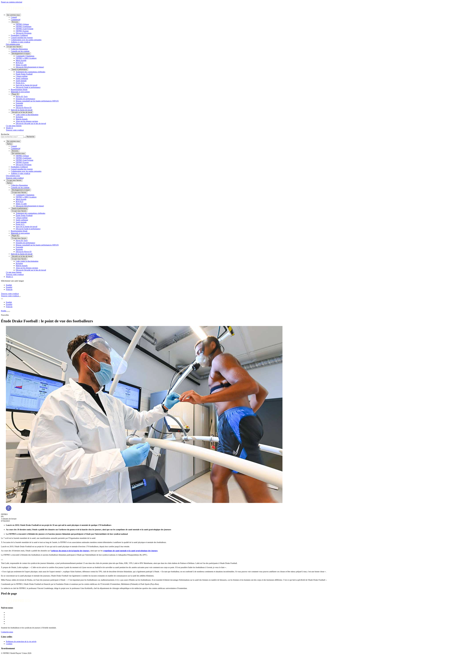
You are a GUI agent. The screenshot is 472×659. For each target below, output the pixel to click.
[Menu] (7, 311)
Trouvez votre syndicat (15, 130)
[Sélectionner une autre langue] (2, 298)
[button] (236, 559)
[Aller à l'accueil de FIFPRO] (236, 8)
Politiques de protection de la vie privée (21, 641)
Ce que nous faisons (14, 47)
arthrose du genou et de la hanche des (67, 551)
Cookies (9, 644)
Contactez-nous (7, 632)
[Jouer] (2, 559)
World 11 (9, 128)
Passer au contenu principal (11, 2)
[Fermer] (9, 311)
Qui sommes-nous (13, 15)
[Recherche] (20, 296)
